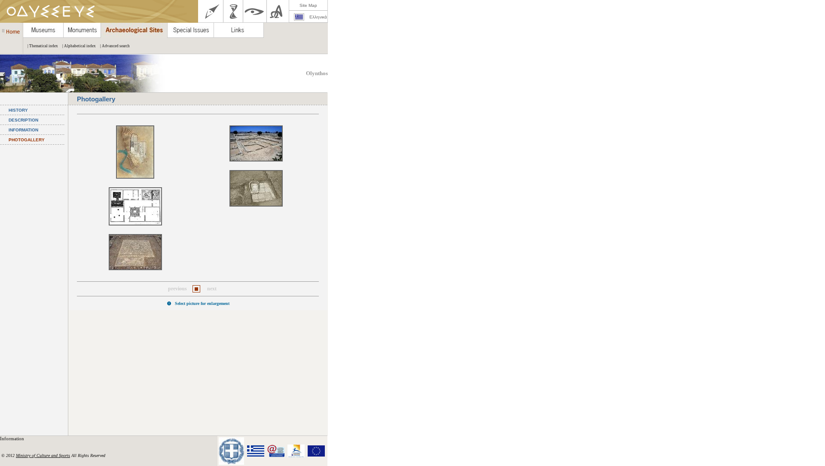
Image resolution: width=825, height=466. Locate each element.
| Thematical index (43, 46)
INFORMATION (23, 130)
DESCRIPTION (23, 120)
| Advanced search (115, 46)
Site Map (308, 5)
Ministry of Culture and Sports (43, 455)
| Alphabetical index (79, 46)
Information (12, 438)
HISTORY (18, 110)
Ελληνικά (318, 17)
